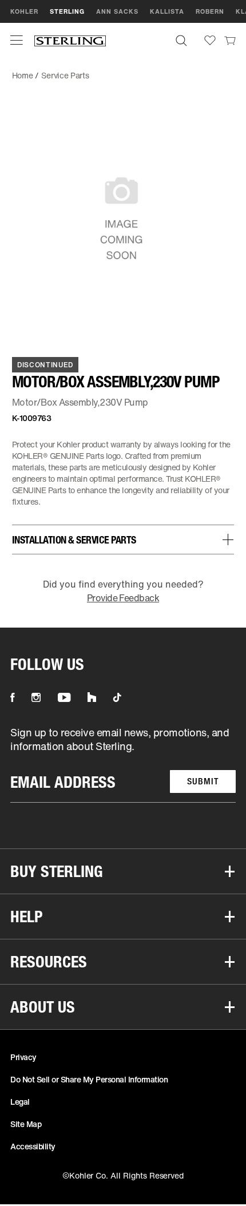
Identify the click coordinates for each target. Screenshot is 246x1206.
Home (22, 75)
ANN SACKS (117, 11)
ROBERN (210, 11)
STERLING (67, 11)
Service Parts (65, 75)
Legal (20, 1102)
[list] (123, 764)
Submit (203, 781)
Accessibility (32, 1146)
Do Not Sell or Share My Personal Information (89, 1079)
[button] (16, 40)
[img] (70, 40)
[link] (230, 40)
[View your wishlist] (210, 40)
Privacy (23, 1057)
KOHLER (24, 11)
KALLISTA (167, 11)
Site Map (25, 1124)
